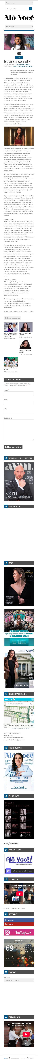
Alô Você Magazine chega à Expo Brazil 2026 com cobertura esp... (10, 334)
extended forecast (19, 963)
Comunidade (21, 66)
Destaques (29, 66)
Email (6, 399)
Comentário (8, 418)
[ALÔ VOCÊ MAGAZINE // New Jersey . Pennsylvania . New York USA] (19, 20)
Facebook (10, 920)
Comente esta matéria (23, 64)
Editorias (7, 977)
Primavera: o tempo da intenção (25, 351)
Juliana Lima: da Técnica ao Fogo (10, 368)
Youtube (10, 924)
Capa (14, 66)
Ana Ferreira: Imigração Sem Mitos (25, 334)
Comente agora (9, 64)
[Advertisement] (17, 998)
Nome (6, 390)
